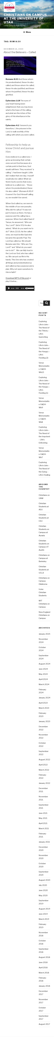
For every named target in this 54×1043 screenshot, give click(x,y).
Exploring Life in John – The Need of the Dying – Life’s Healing (44, 468)
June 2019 (43, 914)
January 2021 (44, 842)
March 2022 (44, 770)
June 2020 (43, 890)
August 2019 (44, 909)
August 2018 (44, 957)
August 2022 (44, 759)
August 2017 (44, 1024)
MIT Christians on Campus (44, 604)
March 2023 (44, 708)
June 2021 (43, 813)
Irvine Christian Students (43, 592)
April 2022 (43, 765)
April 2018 (43, 967)
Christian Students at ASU (44, 506)
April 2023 (43, 703)
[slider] (30, 288)
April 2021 (43, 823)
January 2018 (44, 986)
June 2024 (43, 669)
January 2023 (44, 721)
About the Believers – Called (20, 52)
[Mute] (26, 288)
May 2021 (43, 818)
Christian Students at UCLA (44, 569)
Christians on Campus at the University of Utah (25, 18)
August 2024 (44, 664)
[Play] (9, 288)
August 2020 (44, 880)
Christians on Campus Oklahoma (44, 581)
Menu (28, 32)
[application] (20, 288)
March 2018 (44, 973)
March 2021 (44, 828)
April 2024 (43, 679)
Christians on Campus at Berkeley (44, 558)
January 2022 (44, 783)
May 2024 (43, 674)
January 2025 (44, 634)
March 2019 (44, 919)
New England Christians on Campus (44, 615)
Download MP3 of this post (17, 278)
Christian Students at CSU (44, 518)
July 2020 (43, 885)
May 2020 (43, 895)
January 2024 (44, 698)
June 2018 (43, 962)
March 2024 (44, 684)
